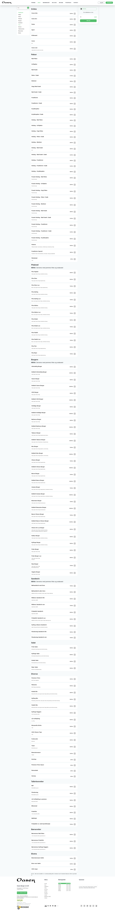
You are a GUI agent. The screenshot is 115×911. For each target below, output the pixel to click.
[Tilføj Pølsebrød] (74, 259)
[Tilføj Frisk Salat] (74, 648)
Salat (19, 24)
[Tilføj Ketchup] (74, 759)
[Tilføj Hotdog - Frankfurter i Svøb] (74, 166)
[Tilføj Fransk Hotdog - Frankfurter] (74, 225)
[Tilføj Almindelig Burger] (74, 367)
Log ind (101, 2)
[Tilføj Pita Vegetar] (74, 272)
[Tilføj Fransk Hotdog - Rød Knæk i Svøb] (74, 218)
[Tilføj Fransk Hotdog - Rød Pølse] (74, 178)
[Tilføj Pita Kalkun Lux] (74, 313)
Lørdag (64, 889)
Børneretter (20, 30)
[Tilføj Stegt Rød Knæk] (74, 87)
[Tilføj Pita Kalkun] (74, 306)
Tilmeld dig (109, 2)
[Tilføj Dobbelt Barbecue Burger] (74, 427)
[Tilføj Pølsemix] (74, 686)
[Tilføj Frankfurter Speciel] (74, 252)
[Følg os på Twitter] (87, 906)
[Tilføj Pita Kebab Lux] (74, 327)
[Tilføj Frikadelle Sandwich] (74, 612)
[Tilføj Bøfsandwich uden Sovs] (74, 592)
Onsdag (64, 885)
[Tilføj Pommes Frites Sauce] (74, 765)
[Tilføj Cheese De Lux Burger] (74, 529)
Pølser (19, 16)
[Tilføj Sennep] (74, 776)
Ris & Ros (54, 2)
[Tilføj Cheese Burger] (74, 461)
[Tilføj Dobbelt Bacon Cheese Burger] (74, 522)
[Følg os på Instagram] (84, 906)
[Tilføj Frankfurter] (74, 98)
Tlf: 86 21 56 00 (20, 889)
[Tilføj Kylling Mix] (74, 699)
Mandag (64, 883)
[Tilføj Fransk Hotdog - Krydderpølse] (74, 239)
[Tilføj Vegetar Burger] (74, 573)
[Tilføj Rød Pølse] (74, 59)
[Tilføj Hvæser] (74, 245)
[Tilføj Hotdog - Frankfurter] (74, 160)
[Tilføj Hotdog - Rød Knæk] (74, 149)
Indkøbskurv (46, 2)
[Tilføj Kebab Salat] (74, 661)
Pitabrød (20, 18)
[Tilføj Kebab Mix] (74, 692)
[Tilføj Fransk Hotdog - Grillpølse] (74, 184)
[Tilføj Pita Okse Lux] (74, 286)
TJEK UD (88, 20)
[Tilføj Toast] (74, 747)
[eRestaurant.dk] (23, 907)
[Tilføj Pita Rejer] (74, 354)
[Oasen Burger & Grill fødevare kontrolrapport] (20, 900)
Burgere (20, 20)
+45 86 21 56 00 (22, 892)
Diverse (19, 26)
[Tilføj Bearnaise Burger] (74, 501)
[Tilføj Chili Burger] (74, 393)
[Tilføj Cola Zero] (74, 19)
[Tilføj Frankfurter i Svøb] (74, 103)
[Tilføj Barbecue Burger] (74, 420)
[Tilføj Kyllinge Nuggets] (74, 713)
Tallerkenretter (21, 28)
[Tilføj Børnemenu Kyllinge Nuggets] (74, 848)
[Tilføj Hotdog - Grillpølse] (74, 126)
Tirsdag (64, 884)
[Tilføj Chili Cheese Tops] (74, 733)
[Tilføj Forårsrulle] (74, 740)
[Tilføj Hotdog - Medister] (74, 142)
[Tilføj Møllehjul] (74, 819)
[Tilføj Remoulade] (74, 771)
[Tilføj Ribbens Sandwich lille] (74, 599)
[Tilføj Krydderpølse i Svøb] (74, 115)
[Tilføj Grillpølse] (74, 64)
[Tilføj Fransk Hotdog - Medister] (74, 205)
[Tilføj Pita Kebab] (74, 320)
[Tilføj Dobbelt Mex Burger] (74, 454)
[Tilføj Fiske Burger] (74, 550)
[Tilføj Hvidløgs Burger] (74, 407)
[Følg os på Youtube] (96, 906)
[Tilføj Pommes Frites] (74, 679)
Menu (39, 2)
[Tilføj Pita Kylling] (74, 293)
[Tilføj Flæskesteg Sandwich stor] (74, 637)
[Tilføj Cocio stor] (74, 49)
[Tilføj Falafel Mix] (74, 706)
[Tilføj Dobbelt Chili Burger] (74, 400)
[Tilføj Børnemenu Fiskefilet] (74, 841)
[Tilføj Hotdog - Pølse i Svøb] (74, 137)
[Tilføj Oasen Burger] (74, 380)
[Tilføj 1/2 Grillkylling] (74, 719)
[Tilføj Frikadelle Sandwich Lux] (74, 619)
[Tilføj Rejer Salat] (74, 668)
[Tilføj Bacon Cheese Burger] (74, 515)
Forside (33, 2)
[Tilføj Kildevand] (74, 36)
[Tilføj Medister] (74, 81)
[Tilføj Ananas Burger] (74, 488)
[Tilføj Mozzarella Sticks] (74, 726)
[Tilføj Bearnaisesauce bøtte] (74, 858)
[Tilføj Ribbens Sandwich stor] (74, 605)
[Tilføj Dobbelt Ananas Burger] (74, 495)
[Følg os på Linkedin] (90, 906)
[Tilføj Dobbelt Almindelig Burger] (74, 373)
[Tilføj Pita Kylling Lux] (74, 299)
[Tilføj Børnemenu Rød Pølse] (74, 834)
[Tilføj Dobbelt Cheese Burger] (74, 468)
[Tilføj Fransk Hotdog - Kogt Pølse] (74, 191)
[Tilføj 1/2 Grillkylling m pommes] (74, 800)
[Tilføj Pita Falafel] (74, 333)
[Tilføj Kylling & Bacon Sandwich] (74, 626)
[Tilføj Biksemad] (74, 806)
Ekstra (19, 32)
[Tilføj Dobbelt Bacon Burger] (74, 481)
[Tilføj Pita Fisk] (74, 347)
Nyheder (45, 890)
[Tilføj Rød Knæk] (74, 70)
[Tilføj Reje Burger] (74, 565)
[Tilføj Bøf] (74, 786)
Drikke (19, 14)
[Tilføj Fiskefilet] (74, 812)
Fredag (64, 888)
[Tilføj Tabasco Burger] (74, 434)
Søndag (64, 890)
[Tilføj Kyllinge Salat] (74, 654)
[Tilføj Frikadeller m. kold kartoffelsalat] (74, 824)
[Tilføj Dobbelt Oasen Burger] (74, 386)
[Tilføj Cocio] (74, 42)
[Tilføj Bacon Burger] (74, 474)
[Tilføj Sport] (74, 30)
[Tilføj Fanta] (74, 25)
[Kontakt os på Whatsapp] (93, 906)
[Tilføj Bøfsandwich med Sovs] (74, 586)
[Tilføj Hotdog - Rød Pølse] (74, 120)
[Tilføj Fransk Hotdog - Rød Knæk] (74, 212)
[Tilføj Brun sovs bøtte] (74, 864)
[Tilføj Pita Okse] (74, 279)
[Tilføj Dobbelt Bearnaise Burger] (74, 508)
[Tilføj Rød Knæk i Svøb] (74, 92)
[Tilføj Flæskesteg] (74, 793)
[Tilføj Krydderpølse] (74, 109)
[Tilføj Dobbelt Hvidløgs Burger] (74, 413)
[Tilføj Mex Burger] (74, 447)
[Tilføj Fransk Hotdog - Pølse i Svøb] (74, 198)
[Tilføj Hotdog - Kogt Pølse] (74, 131)
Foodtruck (68, 2)
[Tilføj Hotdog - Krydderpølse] (74, 172)
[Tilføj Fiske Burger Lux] (74, 557)
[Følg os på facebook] (81, 906)
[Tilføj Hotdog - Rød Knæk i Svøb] (74, 155)
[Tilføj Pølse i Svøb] (74, 76)
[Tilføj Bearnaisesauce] (74, 753)
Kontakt (76, 2)
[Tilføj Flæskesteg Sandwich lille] (74, 632)
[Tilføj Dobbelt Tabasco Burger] (74, 440)
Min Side (61, 2)
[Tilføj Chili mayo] (74, 869)
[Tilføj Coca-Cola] (74, 13)
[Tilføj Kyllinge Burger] (74, 543)
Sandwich (20, 22)
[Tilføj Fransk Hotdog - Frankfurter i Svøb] (74, 232)
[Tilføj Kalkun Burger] (74, 536)
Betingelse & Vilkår (47, 896)
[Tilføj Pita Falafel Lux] (74, 340)
